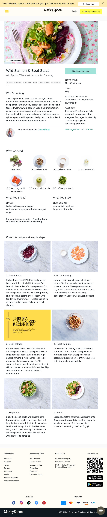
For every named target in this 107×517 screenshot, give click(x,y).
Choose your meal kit (91, 11)
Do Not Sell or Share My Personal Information (65, 466)
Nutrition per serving (76, 96)
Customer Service (62, 462)
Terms (6, 465)
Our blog (33, 471)
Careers (7, 462)
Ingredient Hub (36, 465)
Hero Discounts (36, 474)
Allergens (70, 108)
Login (74, 11)
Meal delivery (35, 462)
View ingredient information (79, 129)
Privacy (7, 468)
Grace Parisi (44, 129)
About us (7, 459)
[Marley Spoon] (13, 512)
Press (6, 474)
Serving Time (71, 80)
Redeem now (88, 4)
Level (67, 88)
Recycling (34, 468)
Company (8, 471)
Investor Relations (11, 481)
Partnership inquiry (63, 459)
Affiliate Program (11, 477)
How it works (35, 459)
